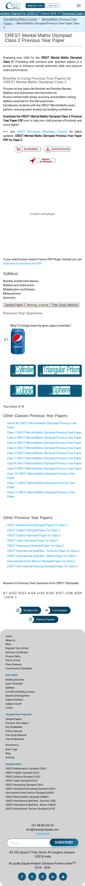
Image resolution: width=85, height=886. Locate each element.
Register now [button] (35, 5)
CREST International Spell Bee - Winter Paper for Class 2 (42, 556)
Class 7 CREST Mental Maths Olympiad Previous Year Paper (44, 458)
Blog (8, 753)
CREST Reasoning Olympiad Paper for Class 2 (35, 545)
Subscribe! (64, 842)
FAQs (8, 644)
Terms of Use (13, 660)
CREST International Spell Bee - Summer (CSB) (31, 800)
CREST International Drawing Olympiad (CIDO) (30, 788)
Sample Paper (14, 304)
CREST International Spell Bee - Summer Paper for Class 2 (43, 550)
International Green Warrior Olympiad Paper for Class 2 (41, 561)
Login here (52, 5)
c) (14, 393)
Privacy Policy (13, 656)
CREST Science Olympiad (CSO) (23, 776)
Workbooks (31, 610)
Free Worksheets (15, 739)
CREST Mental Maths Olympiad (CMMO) (27, 797)
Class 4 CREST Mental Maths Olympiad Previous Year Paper (44, 442)
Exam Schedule (14, 683)
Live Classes (59, 610)
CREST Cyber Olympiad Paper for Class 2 (32, 540)
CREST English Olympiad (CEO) (22, 772)
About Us (10, 640)
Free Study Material (64, 304)
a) (13, 373)
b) (41, 373)
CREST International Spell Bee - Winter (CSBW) (31, 804)
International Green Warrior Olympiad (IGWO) (30, 792)
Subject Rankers (14, 699)
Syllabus (10, 687)
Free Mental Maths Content (20, 19)
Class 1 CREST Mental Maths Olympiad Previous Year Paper (44, 432)
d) (51, 393)
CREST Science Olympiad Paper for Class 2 (34, 535)
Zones (9, 707)
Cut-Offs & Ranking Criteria (20, 691)
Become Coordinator (17, 652)
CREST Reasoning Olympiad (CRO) (24, 784)
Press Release (14, 664)
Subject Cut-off (14, 704)
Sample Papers (14, 719)
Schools (10, 757)
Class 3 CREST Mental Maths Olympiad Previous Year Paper (44, 437)
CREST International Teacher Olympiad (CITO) (30, 808)
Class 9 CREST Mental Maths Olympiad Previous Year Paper (44, 468)
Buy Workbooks (14, 727)
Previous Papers (45, 619)
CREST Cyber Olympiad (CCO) (22, 780)
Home (9, 636)
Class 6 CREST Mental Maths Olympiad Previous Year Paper (44, 453)
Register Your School (17, 648)
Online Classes (14, 731)
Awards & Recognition (18, 695)
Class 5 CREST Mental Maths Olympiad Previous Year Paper (44, 448)
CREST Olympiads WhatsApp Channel (42, 131)
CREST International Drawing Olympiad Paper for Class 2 (42, 566)
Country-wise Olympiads (19, 668)
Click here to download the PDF (22, 263)
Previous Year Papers (17, 723)
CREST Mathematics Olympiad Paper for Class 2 (37, 525)
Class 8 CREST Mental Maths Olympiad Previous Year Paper (44, 463)
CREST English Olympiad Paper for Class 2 (33, 530)
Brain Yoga (11, 749)
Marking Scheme (37, 304)
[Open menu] (79, 6)
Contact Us (42, 833)
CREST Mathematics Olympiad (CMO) (26, 768)
